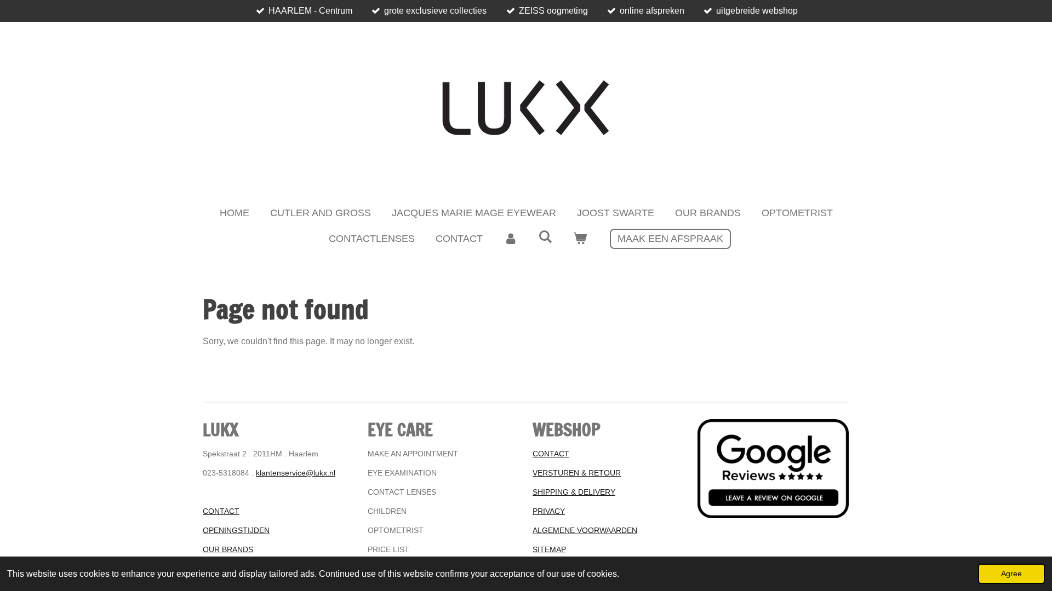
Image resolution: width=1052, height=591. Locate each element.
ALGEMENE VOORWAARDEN (585, 530)
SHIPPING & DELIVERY (574, 492)
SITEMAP (549, 549)
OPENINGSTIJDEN (236, 530)
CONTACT (221, 511)
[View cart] (579, 239)
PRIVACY (549, 511)
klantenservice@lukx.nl (295, 472)
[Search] (544, 237)
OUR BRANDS (228, 549)
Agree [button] (1011, 573)
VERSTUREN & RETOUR (577, 472)
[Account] (510, 239)
